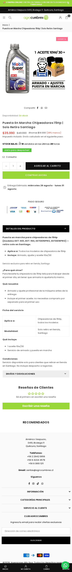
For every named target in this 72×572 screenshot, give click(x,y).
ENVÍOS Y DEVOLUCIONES (20, 373)
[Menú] (4, 17)
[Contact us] (65, 565)
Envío (25, 136)
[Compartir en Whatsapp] (42, 108)
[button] (66, 18)
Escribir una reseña (36, 406)
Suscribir (36, 540)
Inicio (5, 25)
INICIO (5, 569)
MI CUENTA (25, 569)
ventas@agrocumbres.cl (39, 470)
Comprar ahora (36, 175)
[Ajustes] (60, 18)
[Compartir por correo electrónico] (46, 108)
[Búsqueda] (10, 17)
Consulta (11, 157)
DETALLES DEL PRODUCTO (20, 228)
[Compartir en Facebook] (38, 108)
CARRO (46, 569)
